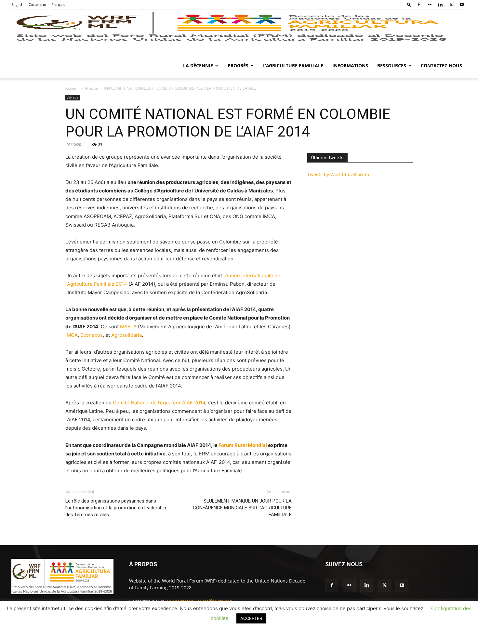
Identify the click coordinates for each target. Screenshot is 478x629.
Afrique (91, 88)
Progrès (238, 65)
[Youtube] (462, 4)
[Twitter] (451, 4)
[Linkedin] (440, 4)
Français (58, 4)
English (17, 4)
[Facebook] (419, 4)
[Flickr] (429, 4)
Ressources (391, 65)
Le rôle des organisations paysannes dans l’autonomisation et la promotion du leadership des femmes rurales (115, 508)
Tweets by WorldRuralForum (338, 174)
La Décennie (198, 65)
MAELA (128, 326)
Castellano (37, 4)
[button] (409, 4)
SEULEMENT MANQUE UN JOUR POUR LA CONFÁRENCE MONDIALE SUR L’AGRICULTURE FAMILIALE (242, 508)
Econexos (91, 335)
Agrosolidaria (126, 335)
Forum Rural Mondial (243, 445)
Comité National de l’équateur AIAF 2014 (159, 403)
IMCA (71, 335)
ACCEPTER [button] (251, 618)
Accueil (71, 88)
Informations (350, 65)
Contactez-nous (441, 65)
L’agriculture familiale (293, 65)
